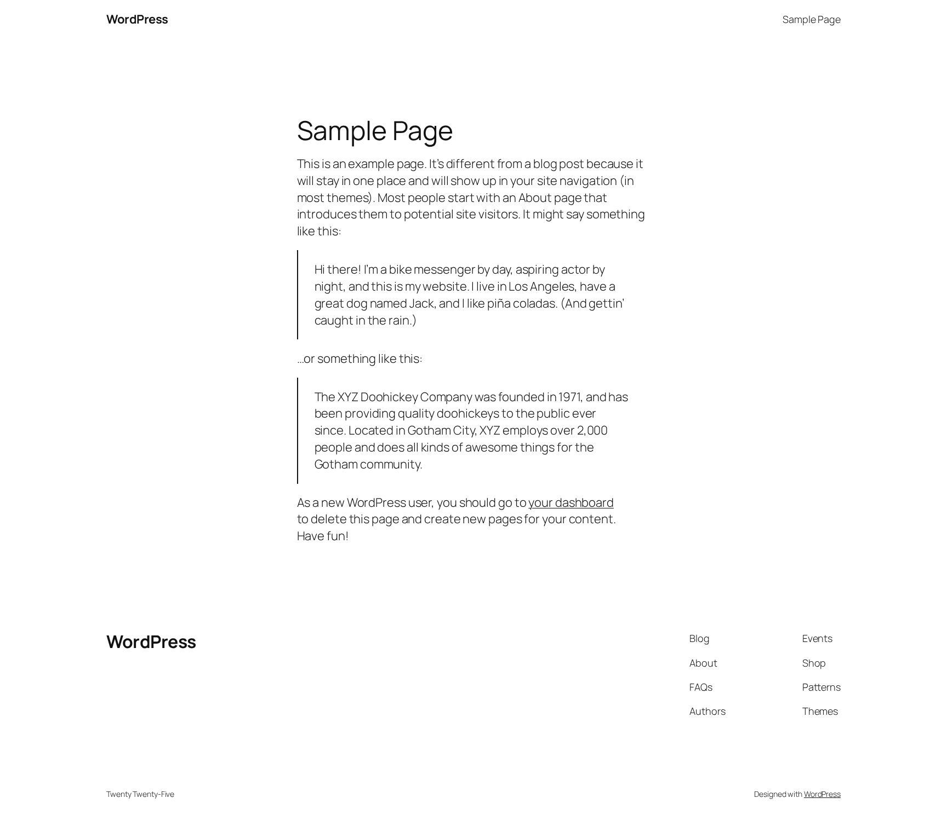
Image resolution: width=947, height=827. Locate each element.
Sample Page (812, 19)
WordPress (137, 19)
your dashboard (571, 502)
